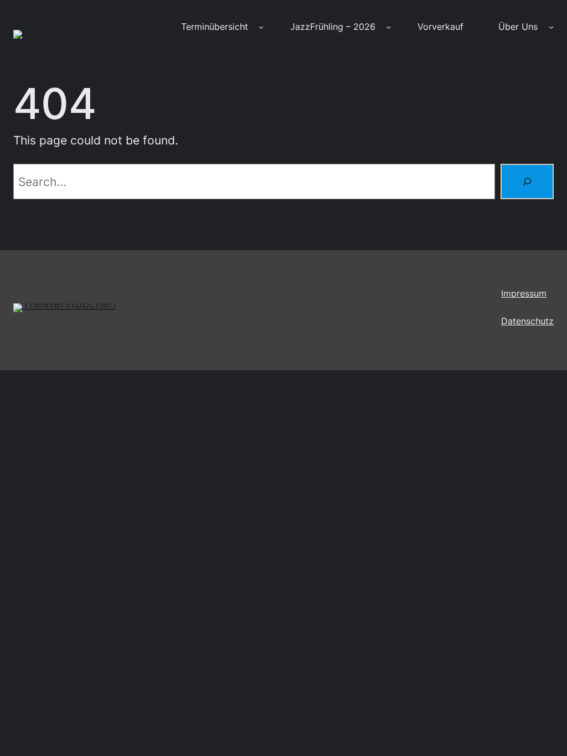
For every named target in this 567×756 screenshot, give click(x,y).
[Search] (527, 181)
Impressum (524, 293)
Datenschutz (527, 321)
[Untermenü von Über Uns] (551, 26)
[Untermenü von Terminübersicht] (261, 26)
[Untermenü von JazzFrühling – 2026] (388, 26)
